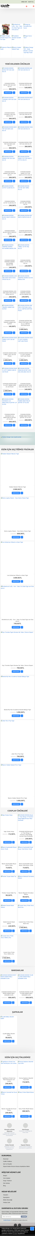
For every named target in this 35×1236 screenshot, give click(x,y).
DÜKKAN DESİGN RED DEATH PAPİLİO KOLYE (25, 231)
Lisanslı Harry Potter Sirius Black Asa (26, 922)
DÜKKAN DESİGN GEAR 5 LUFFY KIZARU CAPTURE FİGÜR (25, 354)
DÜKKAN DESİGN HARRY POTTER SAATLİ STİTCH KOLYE (25, 173)
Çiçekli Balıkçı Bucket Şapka (9, 1034)
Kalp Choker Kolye (9, 831)
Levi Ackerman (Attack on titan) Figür (17, 575)
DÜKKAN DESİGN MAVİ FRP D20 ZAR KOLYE (25, 113)
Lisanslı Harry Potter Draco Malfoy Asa (9, 953)
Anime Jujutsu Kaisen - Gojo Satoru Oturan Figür (17, 531)
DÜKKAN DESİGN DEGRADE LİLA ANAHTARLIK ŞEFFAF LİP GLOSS (9, 417)
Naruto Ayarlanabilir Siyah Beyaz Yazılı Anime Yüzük (26, 864)
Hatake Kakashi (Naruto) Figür (17, 487)
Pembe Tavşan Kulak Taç (9, 893)
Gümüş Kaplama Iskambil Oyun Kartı (26, 1078)
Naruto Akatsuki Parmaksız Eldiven (26, 893)
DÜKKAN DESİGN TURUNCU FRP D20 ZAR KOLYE (9, 114)
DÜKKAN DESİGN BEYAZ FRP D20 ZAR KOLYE (10, 85)
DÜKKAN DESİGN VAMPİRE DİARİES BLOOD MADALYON (25, 292)
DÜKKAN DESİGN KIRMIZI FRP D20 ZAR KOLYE (9, 173)
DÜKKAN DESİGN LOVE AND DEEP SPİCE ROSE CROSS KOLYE (9, 292)
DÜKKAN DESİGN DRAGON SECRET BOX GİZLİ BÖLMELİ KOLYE (25, 385)
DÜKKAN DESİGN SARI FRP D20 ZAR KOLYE (25, 84)
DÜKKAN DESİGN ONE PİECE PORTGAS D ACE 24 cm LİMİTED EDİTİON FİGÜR (25, 323)
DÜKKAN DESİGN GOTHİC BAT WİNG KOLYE (25, 203)
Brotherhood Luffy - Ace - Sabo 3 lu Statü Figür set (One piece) (17, 620)
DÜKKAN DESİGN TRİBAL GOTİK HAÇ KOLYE (25, 261)
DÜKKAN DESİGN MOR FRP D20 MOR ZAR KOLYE (9, 144)
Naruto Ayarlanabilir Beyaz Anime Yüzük (9, 864)
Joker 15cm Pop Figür (17, 754)
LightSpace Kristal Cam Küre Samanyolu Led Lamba (8, 1079)
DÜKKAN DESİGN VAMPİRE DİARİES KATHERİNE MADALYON (9, 262)
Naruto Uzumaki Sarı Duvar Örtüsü (9, 1109)
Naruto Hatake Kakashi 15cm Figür (17, 798)
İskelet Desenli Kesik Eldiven (9, 922)
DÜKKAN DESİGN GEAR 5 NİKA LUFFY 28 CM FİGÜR (9, 354)
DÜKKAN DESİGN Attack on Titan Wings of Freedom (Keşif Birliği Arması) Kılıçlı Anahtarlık (26, 834)
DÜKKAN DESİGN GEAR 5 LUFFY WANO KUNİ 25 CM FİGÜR (9, 385)
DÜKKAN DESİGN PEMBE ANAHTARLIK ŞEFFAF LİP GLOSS (25, 416)
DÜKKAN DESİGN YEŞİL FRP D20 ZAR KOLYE (25, 143)
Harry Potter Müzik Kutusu (26, 1108)
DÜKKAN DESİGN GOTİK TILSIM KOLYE (9, 202)
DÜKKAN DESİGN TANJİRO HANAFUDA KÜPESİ (10, 322)
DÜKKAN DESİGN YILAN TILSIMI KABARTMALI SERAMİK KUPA (26, 993)
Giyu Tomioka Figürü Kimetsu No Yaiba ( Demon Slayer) (17, 665)
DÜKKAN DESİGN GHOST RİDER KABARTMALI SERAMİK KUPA (9, 993)
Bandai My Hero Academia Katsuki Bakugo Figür (17, 709)
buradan (15, 1233)
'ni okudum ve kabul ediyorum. (16, 1220)
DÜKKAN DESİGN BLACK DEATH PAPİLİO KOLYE (9, 232)
